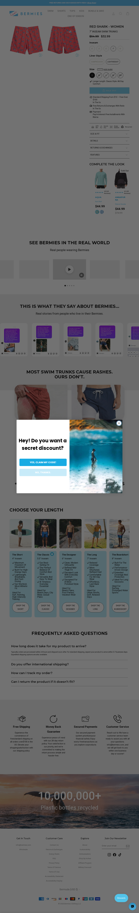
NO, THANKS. (43, 472)
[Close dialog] (119, 423)
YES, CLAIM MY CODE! (43, 462)
